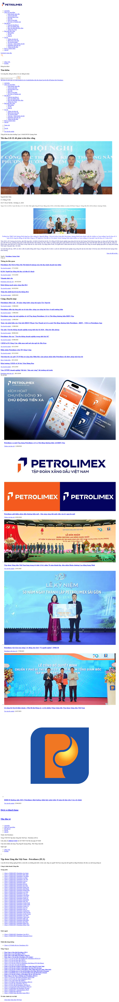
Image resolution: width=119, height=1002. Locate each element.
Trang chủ (7, 125)
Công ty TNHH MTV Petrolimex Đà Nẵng (16, 921)
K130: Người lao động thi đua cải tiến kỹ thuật (17, 271)
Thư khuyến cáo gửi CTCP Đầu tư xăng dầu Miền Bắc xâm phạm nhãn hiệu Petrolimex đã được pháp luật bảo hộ (42, 357)
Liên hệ (6, 50)
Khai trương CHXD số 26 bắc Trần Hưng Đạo (17, 363)
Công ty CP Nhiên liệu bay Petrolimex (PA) (16, 945)
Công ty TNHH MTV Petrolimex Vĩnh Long (16, 917)
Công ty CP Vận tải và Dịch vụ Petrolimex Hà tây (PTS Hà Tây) (22, 974)
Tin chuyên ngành (13, 42)
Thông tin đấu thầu (13, 47)
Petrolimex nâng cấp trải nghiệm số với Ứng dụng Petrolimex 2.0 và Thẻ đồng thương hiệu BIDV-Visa (37, 316)
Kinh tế (10, 36)
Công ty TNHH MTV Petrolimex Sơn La (15, 909)
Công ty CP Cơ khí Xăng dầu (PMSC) (14, 980)
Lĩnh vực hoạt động (9, 12)
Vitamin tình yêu (7, 278)
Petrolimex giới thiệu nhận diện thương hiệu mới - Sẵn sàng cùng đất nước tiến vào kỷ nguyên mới (39, 514)
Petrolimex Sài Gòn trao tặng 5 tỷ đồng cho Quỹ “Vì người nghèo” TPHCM (31, 648)
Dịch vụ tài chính (12, 20)
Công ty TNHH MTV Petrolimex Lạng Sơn (16, 896)
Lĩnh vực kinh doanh (15, 80)
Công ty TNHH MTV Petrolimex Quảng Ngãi (17, 903)
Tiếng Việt (7, 62)
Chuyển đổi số (46, 80)
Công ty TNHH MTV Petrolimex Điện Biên (16, 920)
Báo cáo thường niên (13, 26)
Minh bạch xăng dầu (13, 40)
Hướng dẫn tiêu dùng (36, 80)
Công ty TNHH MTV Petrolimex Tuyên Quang (17, 914)
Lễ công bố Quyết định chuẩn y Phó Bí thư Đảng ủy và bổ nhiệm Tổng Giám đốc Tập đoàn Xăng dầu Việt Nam (44, 708)
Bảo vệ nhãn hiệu (5, 360)
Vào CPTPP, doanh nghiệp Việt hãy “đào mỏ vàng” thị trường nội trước (27, 370)
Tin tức (6, 37)
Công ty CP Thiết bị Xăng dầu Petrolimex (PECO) (18, 982)
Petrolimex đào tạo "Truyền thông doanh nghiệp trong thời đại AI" (25, 336)
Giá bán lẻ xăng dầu (6, 53)
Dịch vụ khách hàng (9, 48)
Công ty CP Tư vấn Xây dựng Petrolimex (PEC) (17, 979)
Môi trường (11, 33)
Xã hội (9, 34)
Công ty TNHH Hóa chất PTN (12, 991)
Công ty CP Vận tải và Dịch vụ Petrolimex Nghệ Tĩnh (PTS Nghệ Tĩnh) (24, 966)
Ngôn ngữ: (4, 846)
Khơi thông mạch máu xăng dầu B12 (14, 285)
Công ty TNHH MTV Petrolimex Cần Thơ (16, 879)
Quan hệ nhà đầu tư (13, 25)
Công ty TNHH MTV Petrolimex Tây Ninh (16, 915)
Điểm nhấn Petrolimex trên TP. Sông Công (16, 350)
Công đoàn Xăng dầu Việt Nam (13, 1000)
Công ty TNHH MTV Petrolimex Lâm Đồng (16, 895)
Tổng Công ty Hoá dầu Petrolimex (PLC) (16, 952)
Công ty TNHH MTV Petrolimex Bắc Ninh (16, 874)
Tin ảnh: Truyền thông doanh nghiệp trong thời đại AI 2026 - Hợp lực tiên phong (30, 330)
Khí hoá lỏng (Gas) (13, 17)
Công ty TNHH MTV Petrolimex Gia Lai (15, 881)
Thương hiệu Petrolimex (56, 80)
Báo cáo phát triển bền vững (15, 28)
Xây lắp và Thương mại (14, 22)
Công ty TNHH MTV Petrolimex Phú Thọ (16, 901)
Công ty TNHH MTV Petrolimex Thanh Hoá (16, 910)
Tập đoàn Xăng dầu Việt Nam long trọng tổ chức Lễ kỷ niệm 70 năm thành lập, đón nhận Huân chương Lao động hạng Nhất (49, 565)
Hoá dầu (10, 18)
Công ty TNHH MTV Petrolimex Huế (14, 882)
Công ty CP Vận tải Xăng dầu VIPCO (14, 960)
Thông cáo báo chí (13, 39)
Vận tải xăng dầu (12, 15)
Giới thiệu (7, 11)
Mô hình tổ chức (5, 80)
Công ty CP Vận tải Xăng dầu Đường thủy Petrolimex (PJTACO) (22, 958)
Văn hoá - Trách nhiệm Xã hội (16, 44)
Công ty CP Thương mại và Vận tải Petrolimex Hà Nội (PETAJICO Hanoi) (25, 972)
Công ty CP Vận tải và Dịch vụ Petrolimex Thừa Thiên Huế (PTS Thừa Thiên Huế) (27, 969)
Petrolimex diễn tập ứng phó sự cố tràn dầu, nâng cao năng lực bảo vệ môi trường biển (32, 309)
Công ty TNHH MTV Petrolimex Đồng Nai (16, 923)
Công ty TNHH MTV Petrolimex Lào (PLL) (16, 934)
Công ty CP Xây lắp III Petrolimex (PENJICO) (17, 985)
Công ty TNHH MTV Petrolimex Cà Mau (16, 878)
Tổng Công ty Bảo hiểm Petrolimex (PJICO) (17, 955)
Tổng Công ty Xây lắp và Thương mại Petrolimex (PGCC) (20, 975)
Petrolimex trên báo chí (14, 45)
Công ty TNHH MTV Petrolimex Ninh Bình (16, 900)
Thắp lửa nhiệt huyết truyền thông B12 (15, 292)
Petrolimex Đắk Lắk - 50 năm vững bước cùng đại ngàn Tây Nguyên (25, 303)
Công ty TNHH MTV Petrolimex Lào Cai (16, 893)
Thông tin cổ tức (12, 29)
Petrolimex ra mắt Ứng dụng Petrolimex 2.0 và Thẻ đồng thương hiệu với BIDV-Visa (34, 443)
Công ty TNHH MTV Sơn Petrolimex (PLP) (16, 990)
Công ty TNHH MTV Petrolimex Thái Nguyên (17, 912)
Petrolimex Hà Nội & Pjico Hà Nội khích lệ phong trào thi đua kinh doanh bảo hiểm (31, 265)
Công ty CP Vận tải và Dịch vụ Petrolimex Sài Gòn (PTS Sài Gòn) (23, 968)
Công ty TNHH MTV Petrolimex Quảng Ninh (17, 904)
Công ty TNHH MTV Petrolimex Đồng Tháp (16, 925)
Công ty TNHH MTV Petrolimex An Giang (16, 873)
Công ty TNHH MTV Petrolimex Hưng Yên (16, 887)
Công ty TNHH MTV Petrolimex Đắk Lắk (16, 918)
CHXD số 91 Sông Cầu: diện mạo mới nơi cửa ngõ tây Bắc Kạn (23, 343)
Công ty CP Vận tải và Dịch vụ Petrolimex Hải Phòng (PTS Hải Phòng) (24, 963)
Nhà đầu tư (7, 23)
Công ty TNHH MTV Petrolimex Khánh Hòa (17, 890)
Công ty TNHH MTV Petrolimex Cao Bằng (16, 876)
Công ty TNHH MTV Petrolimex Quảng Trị (16, 906)
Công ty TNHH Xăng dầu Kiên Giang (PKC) (17, 993)
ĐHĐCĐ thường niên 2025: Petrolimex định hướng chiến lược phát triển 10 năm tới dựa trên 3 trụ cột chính (43, 800)
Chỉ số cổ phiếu (25, 80)
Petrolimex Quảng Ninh (13, 256)
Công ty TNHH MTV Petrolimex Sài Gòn (16, 907)
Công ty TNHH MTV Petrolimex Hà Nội (15, 884)
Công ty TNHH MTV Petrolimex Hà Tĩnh (16, 885)
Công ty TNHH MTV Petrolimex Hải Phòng (16, 889)
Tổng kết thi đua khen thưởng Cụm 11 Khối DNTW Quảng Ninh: (19, 134)
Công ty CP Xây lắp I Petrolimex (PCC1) (15, 983)
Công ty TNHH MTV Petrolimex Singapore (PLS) (18, 936)
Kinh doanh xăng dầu (14, 14)
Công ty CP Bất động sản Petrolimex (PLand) (16, 988)
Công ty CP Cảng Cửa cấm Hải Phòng (15, 965)
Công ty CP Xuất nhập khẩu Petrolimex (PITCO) (17, 986)
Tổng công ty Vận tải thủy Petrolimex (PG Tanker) (18, 957)
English (6, 63)
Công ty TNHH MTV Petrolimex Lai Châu (16, 892)
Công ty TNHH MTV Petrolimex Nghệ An (16, 898)
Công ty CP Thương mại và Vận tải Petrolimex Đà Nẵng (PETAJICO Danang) (26, 971)
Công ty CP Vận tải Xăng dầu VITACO (15, 961)
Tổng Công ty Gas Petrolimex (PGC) (14, 954)
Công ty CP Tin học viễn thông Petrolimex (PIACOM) (19, 977)
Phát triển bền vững (9, 31)
